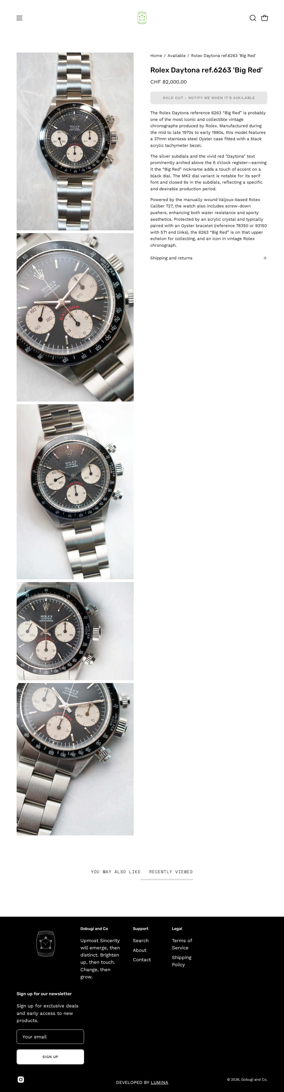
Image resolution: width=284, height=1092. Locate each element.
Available (177, 55)
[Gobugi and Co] (142, 18)
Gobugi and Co (254, 1079)
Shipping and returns (171, 258)
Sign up (50, 1057)
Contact (142, 959)
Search (141, 940)
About (139, 950)
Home (156, 55)
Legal (177, 928)
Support (140, 928)
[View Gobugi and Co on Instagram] (21, 1079)
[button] (252, 18)
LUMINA (159, 1082)
